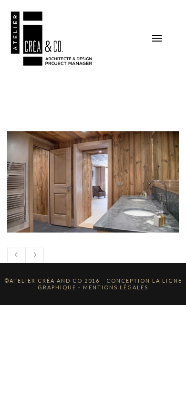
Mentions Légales (115, 287)
